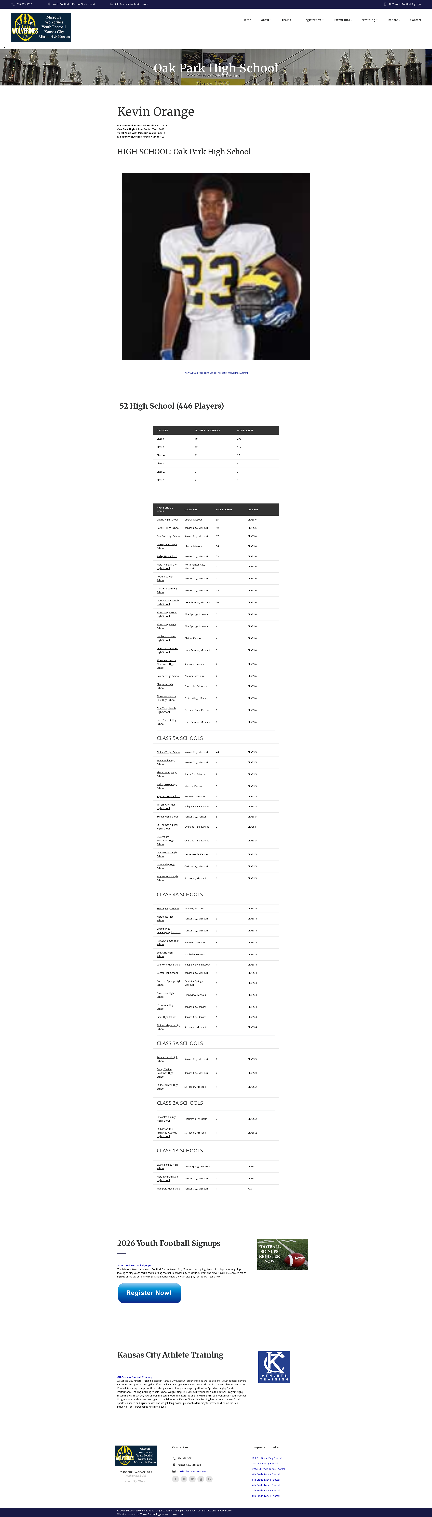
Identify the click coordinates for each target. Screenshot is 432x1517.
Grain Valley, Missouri (196, 866)
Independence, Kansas (196, 806)
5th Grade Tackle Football (266, 1479)
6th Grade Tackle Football (266, 1485)
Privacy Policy (224, 1510)
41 (217, 762)
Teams (286, 20)
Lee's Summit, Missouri (197, 602)
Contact (415, 20)
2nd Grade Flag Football (265, 1463)
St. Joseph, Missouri (195, 878)
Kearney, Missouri (194, 908)
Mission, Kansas (193, 786)
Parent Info (342, 20)
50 (217, 527)
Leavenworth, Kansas (196, 854)
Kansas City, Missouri (196, 527)
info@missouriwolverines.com (131, 4)
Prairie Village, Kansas (196, 698)
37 (217, 536)
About (265, 20)
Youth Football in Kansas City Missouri (74, 4)
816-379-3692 (24, 4)
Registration (312, 20)
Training (368, 20)
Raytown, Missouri (194, 796)
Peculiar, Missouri (194, 676)
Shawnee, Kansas (194, 664)
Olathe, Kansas (192, 638)
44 (217, 752)
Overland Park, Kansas (196, 710)
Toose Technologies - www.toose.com (161, 1514)
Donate (393, 20)
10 (217, 602)
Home (246, 20)
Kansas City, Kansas (195, 816)
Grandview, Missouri (195, 995)
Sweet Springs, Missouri (197, 1166)
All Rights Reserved (185, 1510)
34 (217, 546)
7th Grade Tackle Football (266, 1490)
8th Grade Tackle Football (266, 1495)
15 (217, 590)
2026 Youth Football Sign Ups (405, 4)
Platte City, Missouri (195, 774)
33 (217, 556)
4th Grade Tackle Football (266, 1474)
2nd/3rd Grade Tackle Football (268, 1468)
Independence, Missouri (197, 964)
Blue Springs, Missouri (196, 614)
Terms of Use (203, 1510)
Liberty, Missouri (193, 519)
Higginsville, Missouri (195, 1118)
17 (217, 578)
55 (217, 519)
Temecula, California (195, 686)
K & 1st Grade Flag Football (267, 1458)
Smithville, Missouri (194, 954)
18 (217, 566)
